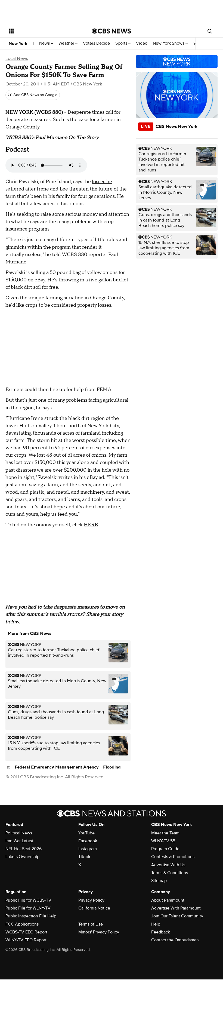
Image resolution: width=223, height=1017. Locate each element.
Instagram (87, 849)
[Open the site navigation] (43, 31)
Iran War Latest (19, 841)
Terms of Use (90, 924)
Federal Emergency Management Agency (57, 767)
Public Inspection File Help (30, 916)
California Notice (94, 908)
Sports (121, 43)
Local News (16, 58)
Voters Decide (96, 43)
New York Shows (169, 43)
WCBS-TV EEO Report (26, 932)
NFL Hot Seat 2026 (23, 849)
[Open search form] (209, 31)
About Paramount (167, 900)
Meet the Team (165, 833)
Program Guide (165, 849)
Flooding (112, 767)
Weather (66, 43)
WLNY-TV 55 (163, 841)
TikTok (84, 857)
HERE (91, 525)
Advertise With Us (168, 865)
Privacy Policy (91, 900)
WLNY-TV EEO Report (26, 940)
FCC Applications (22, 924)
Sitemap (159, 880)
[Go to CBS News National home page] (111, 31)
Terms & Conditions (169, 873)
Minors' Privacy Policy (98, 932)
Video (141, 43)
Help (155, 924)
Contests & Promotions (172, 857)
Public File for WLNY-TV (28, 908)
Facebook (87, 841)
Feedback (160, 932)
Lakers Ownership (22, 857)
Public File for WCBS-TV (28, 900)
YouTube (86, 833)
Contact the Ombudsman (175, 940)
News (45, 43)
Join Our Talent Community (177, 916)
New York (18, 43)
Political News (18, 833)
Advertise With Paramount (176, 908)
